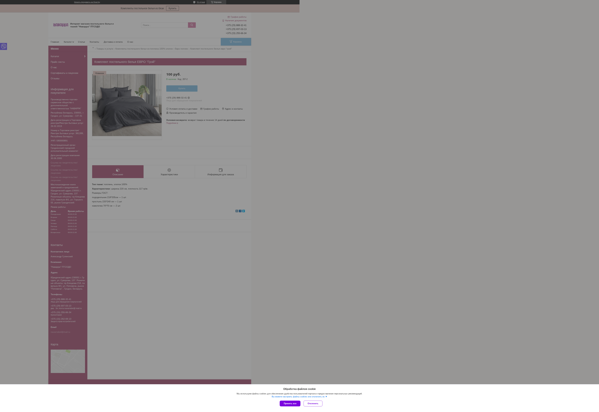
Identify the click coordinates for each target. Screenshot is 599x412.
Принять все (290, 403)
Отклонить (313, 403)
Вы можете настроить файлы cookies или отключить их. (298, 396)
